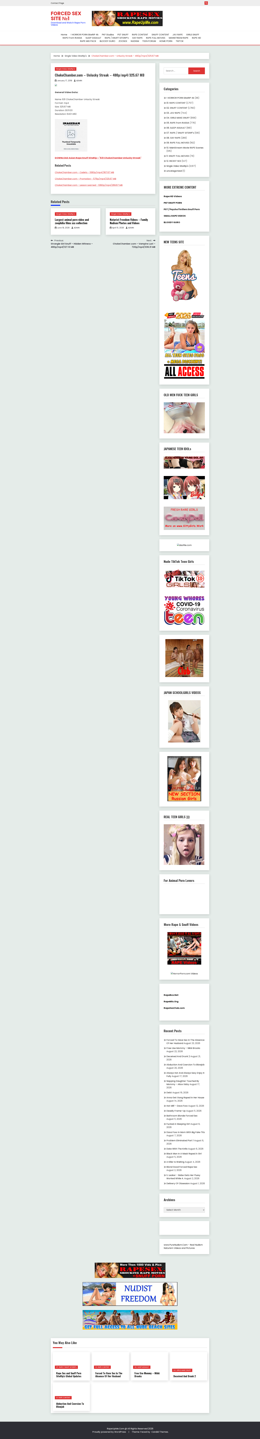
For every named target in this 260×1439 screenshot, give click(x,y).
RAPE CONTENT (140, 34)
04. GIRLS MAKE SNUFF (178, 117)
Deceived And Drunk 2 (178, 1056)
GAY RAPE (137, 37)
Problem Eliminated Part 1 (180, 1140)
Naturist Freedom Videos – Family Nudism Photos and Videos (129, 221)
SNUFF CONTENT (160, 34)
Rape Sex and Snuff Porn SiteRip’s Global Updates (68, 1374)
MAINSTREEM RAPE (178, 37)
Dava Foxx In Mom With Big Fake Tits (185, 1132)
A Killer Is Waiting (175, 1161)
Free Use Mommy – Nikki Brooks (183, 1048)
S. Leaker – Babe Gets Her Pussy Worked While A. (183, 1177)
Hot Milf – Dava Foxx (177, 1105)
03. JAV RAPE (173, 112)
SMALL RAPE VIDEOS (175, 215)
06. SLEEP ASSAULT (176, 127)
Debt (169, 1092)
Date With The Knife (177, 1148)
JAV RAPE (178, 34)
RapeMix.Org (171, 1001)
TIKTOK (179, 41)
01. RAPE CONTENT (176, 102)
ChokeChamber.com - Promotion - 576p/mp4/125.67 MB (85, 178)
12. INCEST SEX (173, 161)
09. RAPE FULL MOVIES (177, 142)
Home (64, 34)
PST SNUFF (123, 34)
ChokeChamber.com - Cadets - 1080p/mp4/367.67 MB (84, 172)
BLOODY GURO (107, 41)
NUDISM (135, 41)
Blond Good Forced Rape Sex (181, 1166)
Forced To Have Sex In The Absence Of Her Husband (108, 1374)
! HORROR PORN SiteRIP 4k (84, 34)
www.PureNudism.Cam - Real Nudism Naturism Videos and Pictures (183, 1246)
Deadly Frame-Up (176, 1110)
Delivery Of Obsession (178, 1183)
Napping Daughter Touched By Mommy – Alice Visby (182, 1082)
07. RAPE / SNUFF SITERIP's (180, 132)
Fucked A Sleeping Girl (178, 1124)
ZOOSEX (123, 41)
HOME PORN (165, 41)
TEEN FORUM (149, 41)
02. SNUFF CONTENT (176, 107)
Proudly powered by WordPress (109, 1431)
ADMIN (79, 80)
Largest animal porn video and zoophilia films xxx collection (72, 221)
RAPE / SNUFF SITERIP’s (117, 37)
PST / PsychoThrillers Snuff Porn (182, 209)
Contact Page (57, 3)
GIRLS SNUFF (192, 34)
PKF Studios (108, 34)
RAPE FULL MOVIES (155, 37)
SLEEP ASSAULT (93, 37)
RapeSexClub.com (174, 1008)
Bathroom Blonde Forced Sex (181, 1115)
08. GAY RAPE (173, 137)
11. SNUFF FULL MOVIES (177, 156)
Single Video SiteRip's (65, 69)
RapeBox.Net (171, 995)
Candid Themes (159, 1431)
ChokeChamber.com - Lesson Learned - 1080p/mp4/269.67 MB (89, 185)
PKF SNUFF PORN (173, 202)
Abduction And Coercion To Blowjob (185, 1064)
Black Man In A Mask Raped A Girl (184, 1153)
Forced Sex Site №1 (66, 16)
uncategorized (174, 170)
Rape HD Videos (173, 196)
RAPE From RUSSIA (72, 37)
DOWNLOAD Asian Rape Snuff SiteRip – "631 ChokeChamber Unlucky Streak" (98, 157)
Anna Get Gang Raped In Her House (185, 1097)
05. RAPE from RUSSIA (177, 122)
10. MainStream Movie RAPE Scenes (184, 147)
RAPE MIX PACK (88, 41)
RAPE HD (196, 37)
